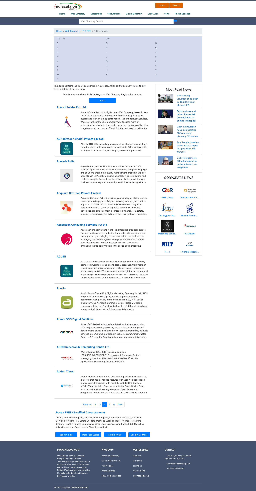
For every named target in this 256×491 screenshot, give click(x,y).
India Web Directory (110, 456)
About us (137, 456)
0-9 (108, 38)
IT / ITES (87, 31)
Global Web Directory (110, 461)
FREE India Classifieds (111, 476)
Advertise (137, 461)
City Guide (153, 13)
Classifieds (96, 13)
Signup (176, 5)
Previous (87, 404)
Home (62, 13)
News (166, 13)
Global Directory (134, 13)
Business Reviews (141, 476)
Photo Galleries (182, 13)
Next (120, 404)
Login (162, 5)
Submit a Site (139, 471)
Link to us (137, 466)
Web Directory (78, 13)
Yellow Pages (114, 13)
